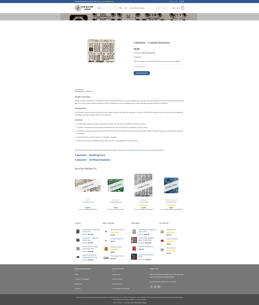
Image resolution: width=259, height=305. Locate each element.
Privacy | (120, 302)
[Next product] (178, 16)
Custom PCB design (82, 279)
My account (116, 274)
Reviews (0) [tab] (89, 91)
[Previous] (74, 195)
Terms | (115, 302)
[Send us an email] (183, 1)
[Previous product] (182, 16)
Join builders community (120, 288)
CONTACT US (173, 1)
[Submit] (120, 8)
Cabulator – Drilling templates (92, 159)
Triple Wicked (143, 202)
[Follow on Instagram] (181, 1)
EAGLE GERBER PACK (107, 1)
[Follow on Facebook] (179, 1)
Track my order (117, 279)
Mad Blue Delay (171, 202)
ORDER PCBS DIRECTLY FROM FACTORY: (87, 1)
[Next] (184, 195)
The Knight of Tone (88, 202)
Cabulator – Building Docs (90, 155)
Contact (78, 288)
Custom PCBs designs (136, 8)
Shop (126, 8)
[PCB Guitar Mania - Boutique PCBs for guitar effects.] (84, 8)
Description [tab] (79, 91)
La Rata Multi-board (115, 202)
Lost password (117, 284)
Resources (78, 284)
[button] (162, 8)
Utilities (79, 17)
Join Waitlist (142, 73)
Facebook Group (134, 150)
